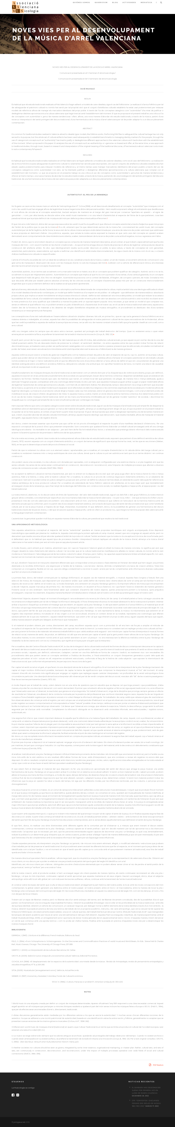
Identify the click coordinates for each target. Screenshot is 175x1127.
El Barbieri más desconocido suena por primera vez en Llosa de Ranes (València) (146, 1090)
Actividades (129, 2)
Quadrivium (101, 2)
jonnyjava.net (19, 1122)
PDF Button (158, 1065)
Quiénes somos (81, 2)
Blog (115, 2)
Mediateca (146, 2)
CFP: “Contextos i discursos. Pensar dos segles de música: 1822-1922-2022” (146, 1103)
